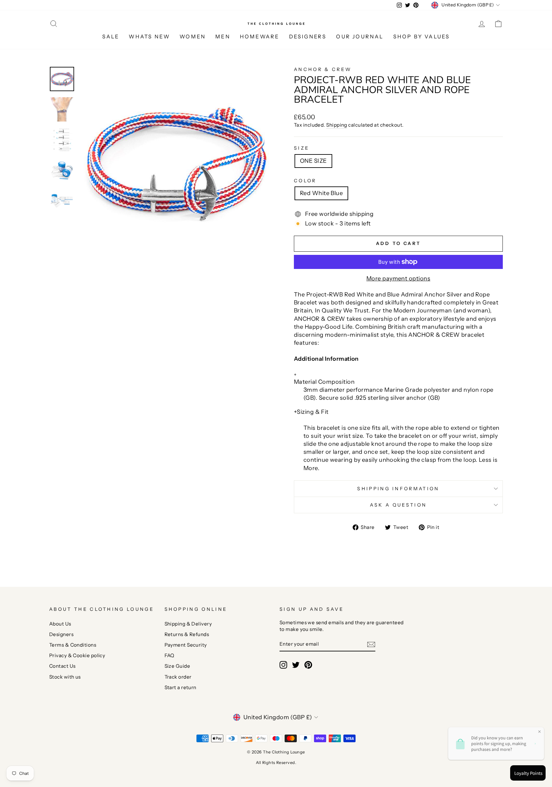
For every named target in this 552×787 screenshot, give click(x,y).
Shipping (336, 125)
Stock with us (65, 677)
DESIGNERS (308, 36)
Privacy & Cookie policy (77, 655)
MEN (222, 36)
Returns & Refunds (187, 634)
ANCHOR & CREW (323, 69)
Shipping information (398, 489)
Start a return (180, 687)
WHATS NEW (149, 36)
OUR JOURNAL (359, 36)
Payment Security (186, 645)
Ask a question (398, 505)
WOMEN (193, 36)
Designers (61, 634)
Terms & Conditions (72, 645)
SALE (110, 36)
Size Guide (177, 666)
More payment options (398, 278)
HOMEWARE (260, 36)
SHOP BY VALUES (421, 36)
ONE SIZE (313, 160)
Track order (178, 677)
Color (305, 181)
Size (301, 148)
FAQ (169, 655)
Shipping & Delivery (188, 624)
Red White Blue (321, 193)
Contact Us (62, 666)
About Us (60, 624)
